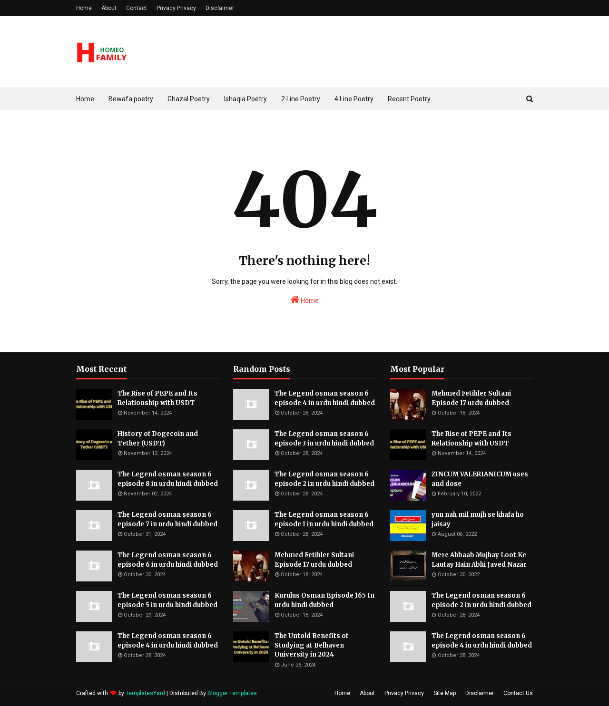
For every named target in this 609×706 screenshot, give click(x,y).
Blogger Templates (232, 693)
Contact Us (518, 693)
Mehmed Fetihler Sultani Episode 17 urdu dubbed (314, 560)
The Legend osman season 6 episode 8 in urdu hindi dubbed (168, 479)
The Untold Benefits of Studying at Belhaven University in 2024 (311, 645)
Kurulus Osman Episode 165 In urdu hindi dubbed (324, 600)
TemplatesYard (145, 693)
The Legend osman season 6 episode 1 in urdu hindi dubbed (324, 519)
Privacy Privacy (176, 8)
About (109, 8)
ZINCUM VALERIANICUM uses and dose (480, 479)
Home (84, 8)
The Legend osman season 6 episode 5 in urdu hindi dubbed (167, 600)
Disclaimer (220, 8)
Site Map (444, 693)
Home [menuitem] (85, 99)
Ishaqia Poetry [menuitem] (245, 99)
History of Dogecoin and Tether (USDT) (158, 438)
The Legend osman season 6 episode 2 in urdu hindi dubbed (324, 479)
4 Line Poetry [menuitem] (353, 99)
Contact (136, 8)
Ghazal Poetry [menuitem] (188, 99)
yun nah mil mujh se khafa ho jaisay (478, 519)
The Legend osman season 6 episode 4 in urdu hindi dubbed (168, 640)
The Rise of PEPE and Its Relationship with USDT (157, 398)
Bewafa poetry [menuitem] (130, 99)
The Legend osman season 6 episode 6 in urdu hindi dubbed (168, 560)
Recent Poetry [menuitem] (409, 99)
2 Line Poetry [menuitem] (300, 99)
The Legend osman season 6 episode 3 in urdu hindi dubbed (324, 438)
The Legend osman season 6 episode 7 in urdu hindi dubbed (167, 519)
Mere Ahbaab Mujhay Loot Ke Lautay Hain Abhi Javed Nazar (479, 560)
